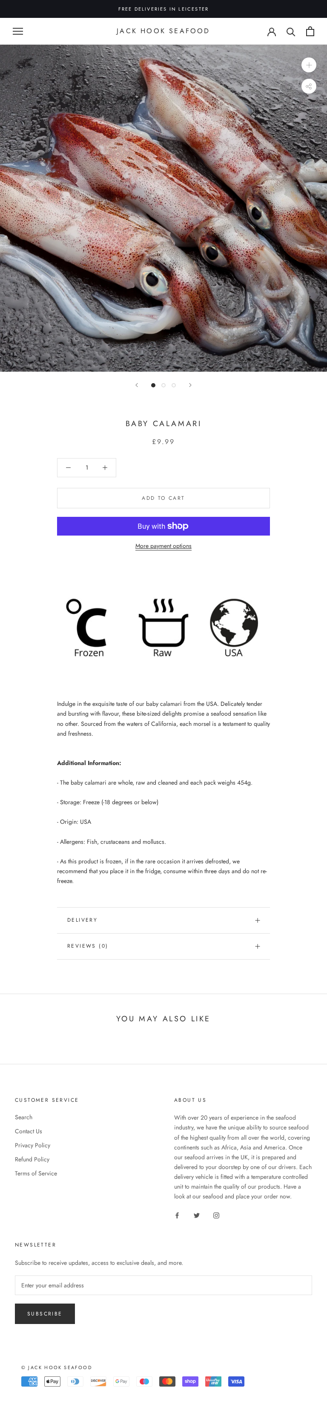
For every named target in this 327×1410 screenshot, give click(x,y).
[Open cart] (310, 31)
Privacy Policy (32, 1145)
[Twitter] (197, 1215)
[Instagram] (216, 1215)
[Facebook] (177, 1215)
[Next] (190, 385)
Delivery (82, 920)
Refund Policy (32, 1159)
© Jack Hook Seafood (56, 1367)
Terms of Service (36, 1173)
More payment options (163, 546)
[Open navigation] (18, 31)
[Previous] (136, 385)
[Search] (291, 31)
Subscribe (45, 1314)
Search (23, 1117)
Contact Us (28, 1131)
